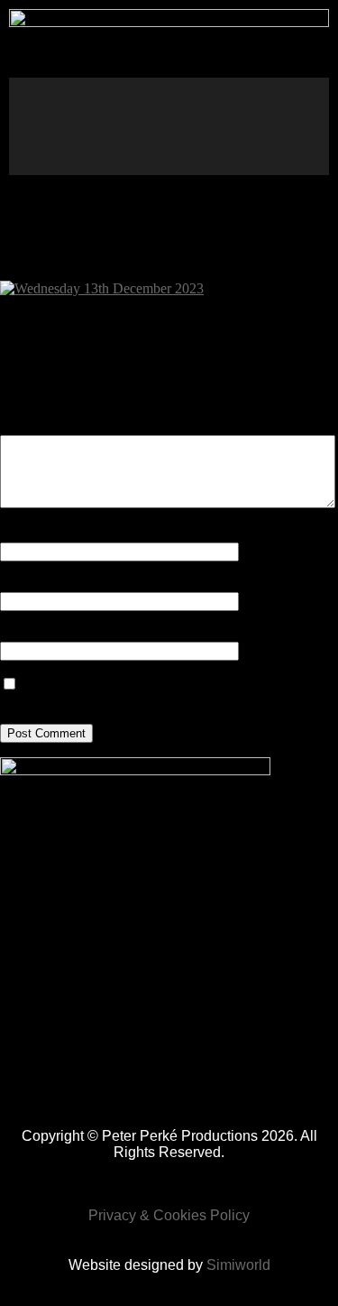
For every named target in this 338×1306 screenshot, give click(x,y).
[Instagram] (190, 100)
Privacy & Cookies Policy (169, 1215)
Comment (28, 426)
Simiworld (238, 1265)
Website (22, 633)
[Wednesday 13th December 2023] (102, 288)
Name (19, 534)
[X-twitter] (296, 100)
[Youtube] (217, 148)
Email (18, 583)
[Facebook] (137, 100)
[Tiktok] (243, 100)
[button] (23, 126)
